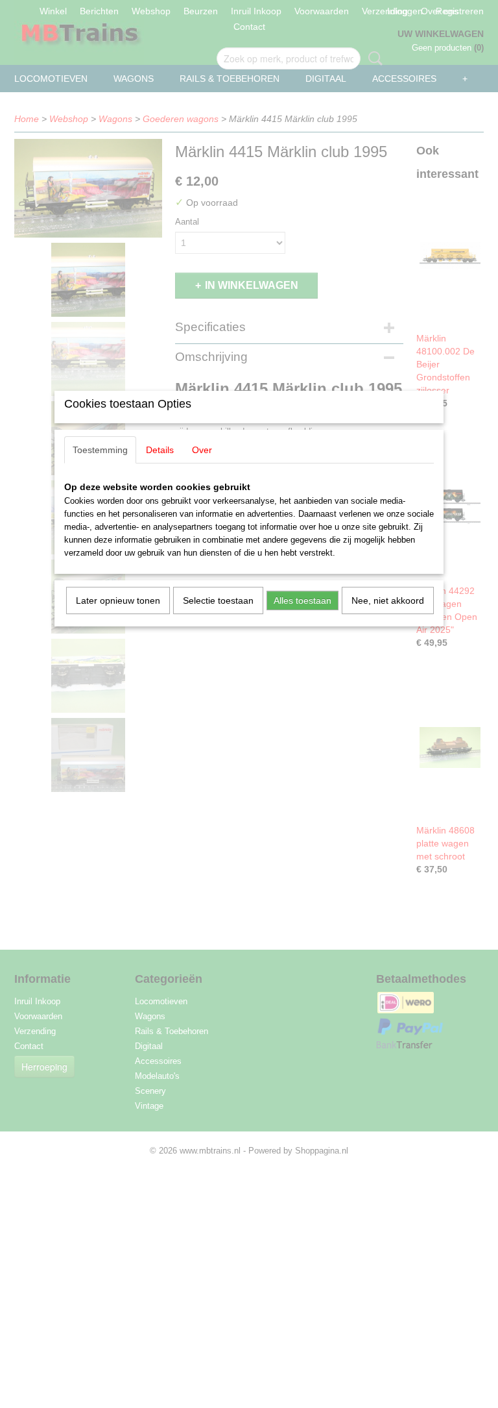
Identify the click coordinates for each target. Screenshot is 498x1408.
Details (160, 450)
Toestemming (100, 450)
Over (202, 450)
